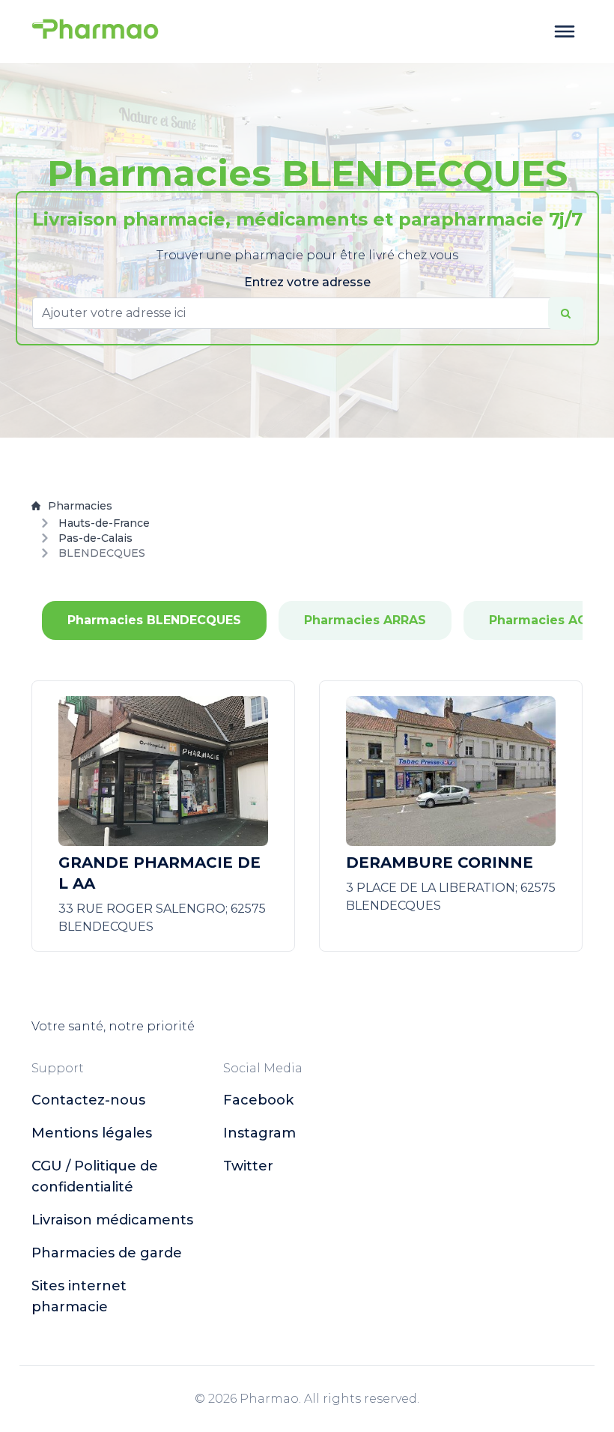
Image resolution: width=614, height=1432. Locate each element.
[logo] (95, 31)
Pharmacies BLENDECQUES (154, 620)
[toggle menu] (565, 31)
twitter (248, 1166)
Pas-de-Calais (95, 538)
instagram (259, 1133)
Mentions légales (91, 1133)
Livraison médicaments (112, 1220)
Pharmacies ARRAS (365, 620)
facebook (258, 1100)
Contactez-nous (88, 1100)
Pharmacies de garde (106, 1253)
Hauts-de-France (104, 523)
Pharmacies (80, 506)
